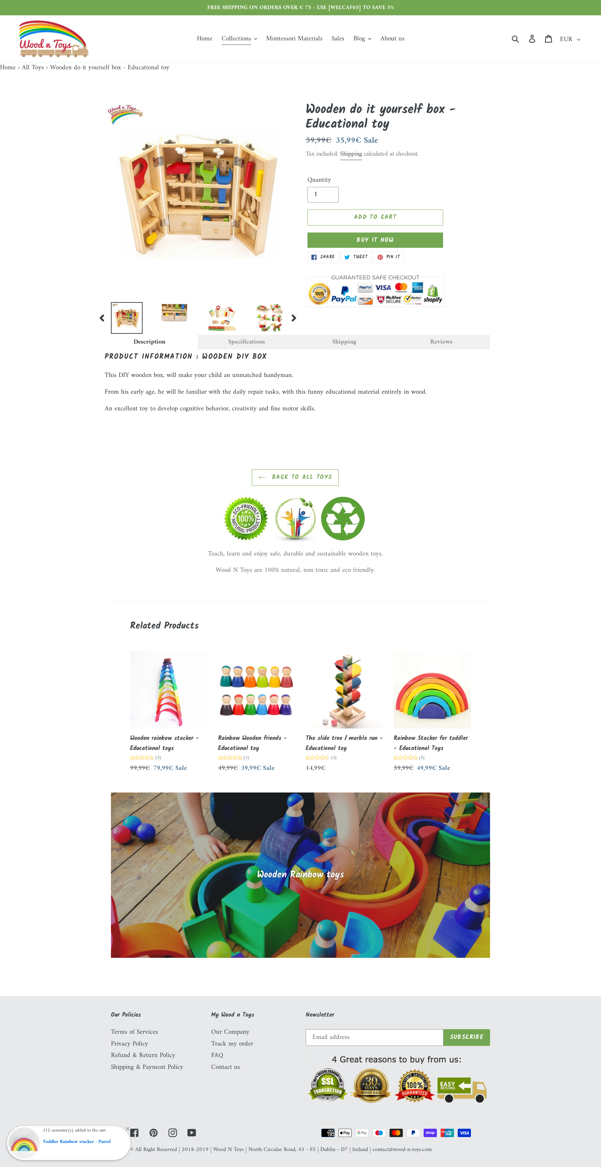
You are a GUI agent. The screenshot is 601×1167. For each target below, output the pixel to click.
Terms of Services (134, 1032)
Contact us (225, 1067)
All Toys (33, 67)
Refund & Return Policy (143, 1055)
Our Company (230, 1032)
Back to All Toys (300, 477)
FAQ (217, 1055)
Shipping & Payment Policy (147, 1067)
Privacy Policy (129, 1044)
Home (8, 67)
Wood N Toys (228, 1149)
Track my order (232, 1044)
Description (149, 342)
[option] (121, 318)
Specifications (246, 342)
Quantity (319, 180)
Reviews (441, 342)
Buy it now (375, 240)
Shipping (351, 154)
